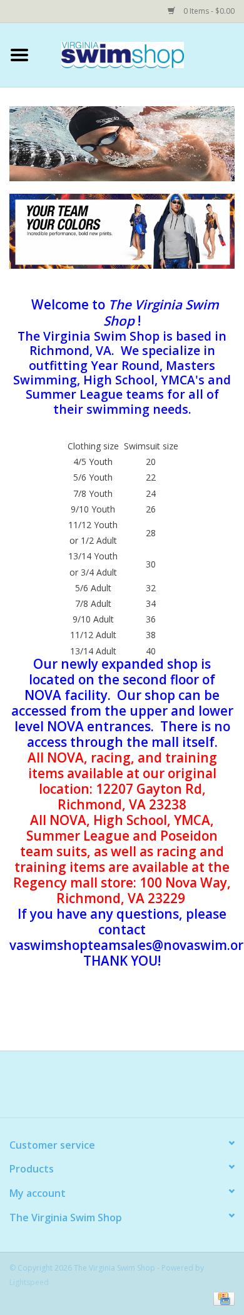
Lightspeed (29, 1282)
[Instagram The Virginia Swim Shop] (190, 1089)
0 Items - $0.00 (208, 11)
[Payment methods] (222, 1297)
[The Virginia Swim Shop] (141, 54)
